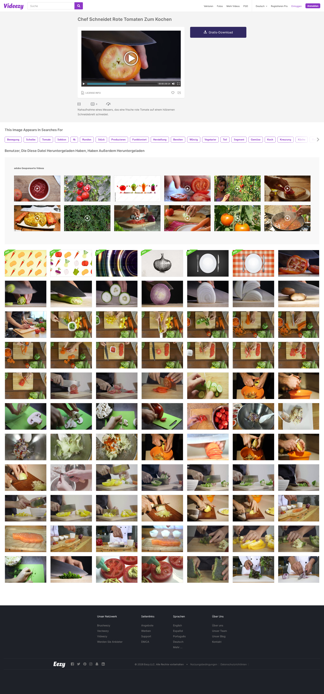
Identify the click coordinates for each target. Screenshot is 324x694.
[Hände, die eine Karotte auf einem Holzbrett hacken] (208, 447)
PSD (245, 6)
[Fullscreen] (178, 83)
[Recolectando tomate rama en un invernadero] (87, 189)
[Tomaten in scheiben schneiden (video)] (187, 189)
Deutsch (178, 641)
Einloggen (296, 6)
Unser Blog (219, 636)
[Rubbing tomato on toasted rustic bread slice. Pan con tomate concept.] (287, 189)
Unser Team (219, 630)
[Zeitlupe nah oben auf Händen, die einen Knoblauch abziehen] (71, 477)
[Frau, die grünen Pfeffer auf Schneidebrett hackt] (208, 538)
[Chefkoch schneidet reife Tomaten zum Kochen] (298, 263)
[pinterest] (84, 664)
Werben (146, 630)
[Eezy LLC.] (59, 664)
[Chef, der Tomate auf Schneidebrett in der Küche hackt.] (71, 385)
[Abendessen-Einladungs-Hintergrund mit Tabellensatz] (208, 263)
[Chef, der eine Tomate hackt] (117, 385)
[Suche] (78, 5)
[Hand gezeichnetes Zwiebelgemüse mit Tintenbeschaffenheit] (162, 263)
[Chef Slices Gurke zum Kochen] (117, 294)
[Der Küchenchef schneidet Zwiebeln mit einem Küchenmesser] (253, 294)
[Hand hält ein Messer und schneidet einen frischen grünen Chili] (25, 294)
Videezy (102, 636)
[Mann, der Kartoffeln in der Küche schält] (253, 385)
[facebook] (72, 664)
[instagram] (90, 664)
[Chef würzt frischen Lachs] (162, 538)
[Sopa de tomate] (287, 219)
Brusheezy (103, 625)
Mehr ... (177, 647)
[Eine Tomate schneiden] (162, 416)
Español (178, 630)
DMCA (145, 641)
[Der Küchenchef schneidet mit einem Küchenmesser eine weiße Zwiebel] (208, 294)
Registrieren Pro (279, 6)
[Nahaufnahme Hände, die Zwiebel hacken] (162, 508)
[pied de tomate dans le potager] (237, 219)
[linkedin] (103, 664)
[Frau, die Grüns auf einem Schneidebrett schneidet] (25, 569)
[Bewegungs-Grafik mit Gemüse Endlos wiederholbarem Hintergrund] (25, 263)
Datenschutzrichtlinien (233, 664)
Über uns (217, 625)
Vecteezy (103, 630)
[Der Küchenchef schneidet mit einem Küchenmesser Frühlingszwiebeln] (71, 569)
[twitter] (78, 664)
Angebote (147, 625)
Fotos (220, 6)
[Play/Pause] (83, 83)
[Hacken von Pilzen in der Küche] (25, 416)
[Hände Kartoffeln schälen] (162, 447)
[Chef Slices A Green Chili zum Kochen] (71, 294)
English (177, 625)
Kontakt (216, 641)
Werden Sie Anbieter (109, 641)
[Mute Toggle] (173, 83)
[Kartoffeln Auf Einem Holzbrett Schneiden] (208, 508)
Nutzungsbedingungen (203, 664)
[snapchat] (97, 664)
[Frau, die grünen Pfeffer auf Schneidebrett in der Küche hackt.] (298, 538)
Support (146, 636)
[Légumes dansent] (137, 189)
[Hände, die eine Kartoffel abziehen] (253, 447)
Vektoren (208, 6)
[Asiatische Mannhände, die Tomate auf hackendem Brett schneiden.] (25, 324)
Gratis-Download (221, 32)
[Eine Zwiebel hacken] (25, 477)
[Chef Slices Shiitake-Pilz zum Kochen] (298, 294)
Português (179, 636)
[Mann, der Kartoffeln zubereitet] (298, 385)
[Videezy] (14, 6)
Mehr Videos (233, 6)
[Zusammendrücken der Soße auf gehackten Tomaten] (117, 569)
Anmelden (312, 6)
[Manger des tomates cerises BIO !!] (237, 189)
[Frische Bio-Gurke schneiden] (208, 385)
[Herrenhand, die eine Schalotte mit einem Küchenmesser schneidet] (162, 294)
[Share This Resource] (180, 92)
